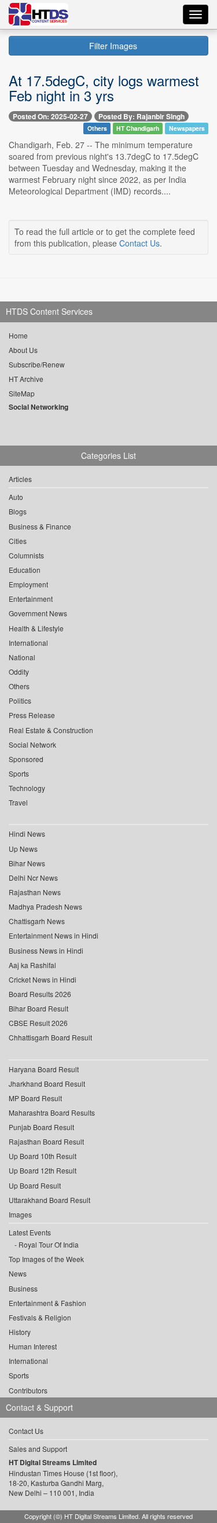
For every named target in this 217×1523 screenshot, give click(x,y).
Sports (19, 773)
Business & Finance (40, 526)
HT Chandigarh (137, 128)
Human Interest (33, 1346)
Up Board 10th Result (42, 1156)
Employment (28, 584)
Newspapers (187, 128)
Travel (18, 802)
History (20, 1332)
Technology (27, 788)
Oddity (19, 671)
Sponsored (26, 759)
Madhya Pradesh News (45, 906)
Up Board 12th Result (42, 1170)
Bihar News (27, 863)
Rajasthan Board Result (46, 1141)
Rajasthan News (35, 892)
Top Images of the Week (46, 1259)
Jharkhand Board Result (47, 1083)
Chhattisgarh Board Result (50, 1037)
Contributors (28, 1390)
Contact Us (139, 243)
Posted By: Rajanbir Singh (141, 116)
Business (23, 1288)
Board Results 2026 (40, 994)
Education (25, 570)
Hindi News (27, 833)
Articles (20, 479)
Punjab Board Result (41, 1127)
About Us (23, 350)
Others (97, 128)
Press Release (32, 715)
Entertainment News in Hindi (53, 935)
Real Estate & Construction (51, 730)
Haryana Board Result (44, 1069)
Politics (20, 700)
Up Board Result (35, 1185)
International (28, 643)
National (22, 657)
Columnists (26, 555)
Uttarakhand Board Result (49, 1200)
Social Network (32, 744)
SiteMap (22, 393)
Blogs (18, 511)
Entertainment (31, 599)
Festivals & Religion (40, 1317)
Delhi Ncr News (33, 877)
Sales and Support (38, 1449)
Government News (38, 613)
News (18, 1273)
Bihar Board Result (38, 1008)
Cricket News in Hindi (42, 979)
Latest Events (30, 1232)
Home (18, 335)
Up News (23, 849)
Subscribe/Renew (37, 364)
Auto (16, 497)
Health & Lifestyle (36, 628)
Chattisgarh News (37, 921)
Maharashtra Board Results (52, 1112)
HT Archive (26, 379)
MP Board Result (35, 1098)
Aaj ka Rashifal (32, 965)
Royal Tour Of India (49, 1244)
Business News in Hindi (46, 950)
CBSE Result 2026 (38, 1023)
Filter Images (112, 45)
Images (20, 1214)
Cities (18, 541)
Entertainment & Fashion (47, 1303)
